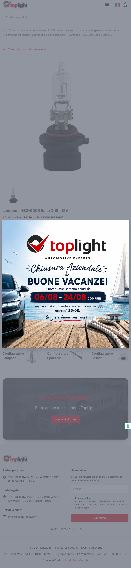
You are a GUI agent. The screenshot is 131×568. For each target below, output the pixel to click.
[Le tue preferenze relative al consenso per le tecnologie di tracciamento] (128, 426)
